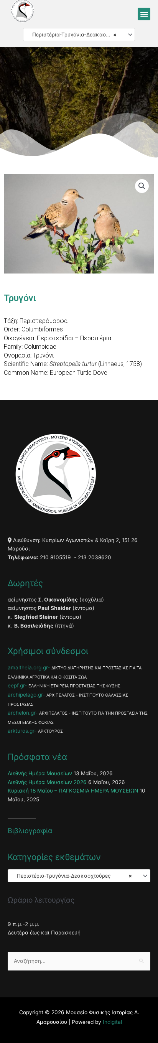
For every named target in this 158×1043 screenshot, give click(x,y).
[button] (144, 14)
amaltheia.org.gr (28, 667)
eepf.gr (16, 685)
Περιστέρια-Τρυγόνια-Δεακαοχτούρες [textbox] (76, 34)
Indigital (112, 1022)
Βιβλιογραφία (30, 831)
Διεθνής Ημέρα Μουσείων (40, 773)
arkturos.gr (21, 731)
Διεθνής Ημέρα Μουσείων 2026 (47, 782)
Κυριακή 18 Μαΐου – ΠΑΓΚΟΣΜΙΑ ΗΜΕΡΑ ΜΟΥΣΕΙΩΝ (73, 791)
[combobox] (79, 34)
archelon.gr (21, 713)
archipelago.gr (25, 695)
